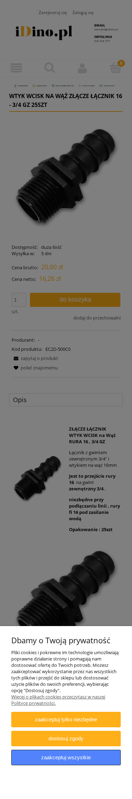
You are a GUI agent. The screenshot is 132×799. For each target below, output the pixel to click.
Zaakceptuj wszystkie (66, 757)
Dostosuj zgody (66, 738)
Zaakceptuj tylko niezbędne (66, 719)
